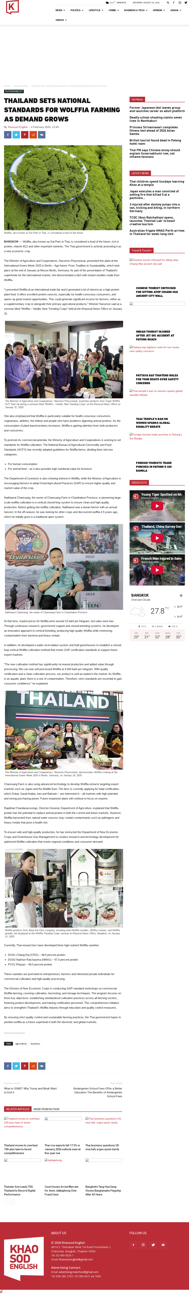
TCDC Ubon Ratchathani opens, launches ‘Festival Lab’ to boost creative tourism (152, 221)
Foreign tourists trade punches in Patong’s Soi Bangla (154, 466)
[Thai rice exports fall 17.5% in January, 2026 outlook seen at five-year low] (63, 1129)
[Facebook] (173, 2)
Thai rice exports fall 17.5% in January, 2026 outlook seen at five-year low (62, 1149)
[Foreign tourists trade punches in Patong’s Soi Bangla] (157, 453)
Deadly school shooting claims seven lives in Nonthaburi (156, 119)
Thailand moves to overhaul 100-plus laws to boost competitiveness (21, 1149)
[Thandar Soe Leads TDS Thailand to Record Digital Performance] (22, 1171)
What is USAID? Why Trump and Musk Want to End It (30, 1090)
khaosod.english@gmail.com (76, 1259)
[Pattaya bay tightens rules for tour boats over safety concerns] (157, 365)
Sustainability (21, 85)
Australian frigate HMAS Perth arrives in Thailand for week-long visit (157, 232)
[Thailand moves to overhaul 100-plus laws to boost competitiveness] (22, 1129)
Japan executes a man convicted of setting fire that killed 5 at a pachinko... (154, 195)
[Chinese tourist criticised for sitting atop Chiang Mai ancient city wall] (157, 278)
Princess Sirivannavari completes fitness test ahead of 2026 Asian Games (154, 131)
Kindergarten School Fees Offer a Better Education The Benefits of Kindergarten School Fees (97, 1092)
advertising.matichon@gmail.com (78, 1272)
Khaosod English (18, 127)
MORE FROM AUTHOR (46, 1109)
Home (7, 85)
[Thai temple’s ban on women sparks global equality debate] (157, 409)
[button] (168, 2)
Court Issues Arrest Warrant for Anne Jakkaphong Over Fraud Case (61, 1190)
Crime (112, 10)
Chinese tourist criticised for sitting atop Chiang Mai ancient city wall (157, 292)
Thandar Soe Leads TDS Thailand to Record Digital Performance (19, 1190)
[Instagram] (180, 2)
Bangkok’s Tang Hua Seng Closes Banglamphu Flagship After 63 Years (103, 1190)
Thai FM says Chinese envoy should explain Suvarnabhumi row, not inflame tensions (155, 154)
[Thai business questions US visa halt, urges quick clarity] (103, 1129)
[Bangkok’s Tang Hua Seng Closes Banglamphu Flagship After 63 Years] (103, 1171)
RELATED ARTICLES (17, 1109)
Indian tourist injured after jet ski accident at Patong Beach (155, 335)
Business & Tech (134, 10)
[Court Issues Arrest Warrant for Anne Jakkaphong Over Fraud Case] (63, 1171)
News (59, 10)
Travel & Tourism (141, 250)
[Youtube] (163, 1245)
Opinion (157, 10)
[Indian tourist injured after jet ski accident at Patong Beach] (157, 322)
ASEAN (174, 10)
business (35, 1043)
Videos (60, 20)
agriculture (21, 1043)
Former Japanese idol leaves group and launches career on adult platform (157, 109)
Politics (75, 10)
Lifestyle (94, 10)
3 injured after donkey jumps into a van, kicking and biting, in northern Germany (155, 208)
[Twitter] (186, 2)
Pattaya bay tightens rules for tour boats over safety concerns (157, 379)
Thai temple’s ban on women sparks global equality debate (153, 422)
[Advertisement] (94, 52)
